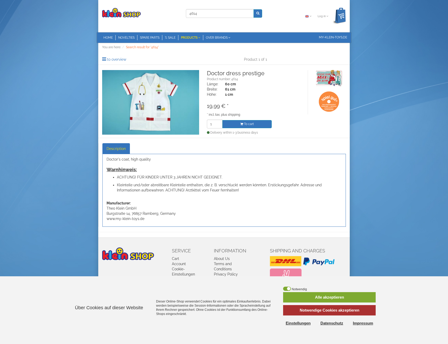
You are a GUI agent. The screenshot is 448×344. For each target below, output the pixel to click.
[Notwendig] (287, 289)
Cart (175, 259)
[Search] (258, 13)
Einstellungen (298, 323)
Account (179, 264)
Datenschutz (331, 323)
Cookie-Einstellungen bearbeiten (183, 274)
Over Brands (217, 37)
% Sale (170, 37)
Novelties (126, 37)
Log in (322, 16)
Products (189, 37)
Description (116, 149)
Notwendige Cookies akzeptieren (329, 310)
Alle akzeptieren (329, 297)
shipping (234, 114)
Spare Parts (149, 37)
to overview (116, 59)
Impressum (363, 323)
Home (108, 37)
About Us (222, 259)
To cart (248, 124)
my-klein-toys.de (333, 37)
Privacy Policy (226, 274)
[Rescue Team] (329, 78)
